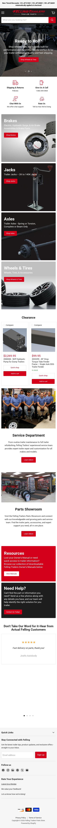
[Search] (52, 20)
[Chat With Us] (15, 102)
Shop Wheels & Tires (28, 59)
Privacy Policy (21, 818)
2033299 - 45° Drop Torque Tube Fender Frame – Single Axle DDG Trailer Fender (43, 363)
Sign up (40, 755)
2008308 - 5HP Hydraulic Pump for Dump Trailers (14, 360)
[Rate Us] (42, 102)
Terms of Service (35, 818)
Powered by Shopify (28, 823)
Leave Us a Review (8, 784)
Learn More (28, 460)
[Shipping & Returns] (15, 86)
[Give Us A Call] (42, 86)
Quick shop (15, 368)
